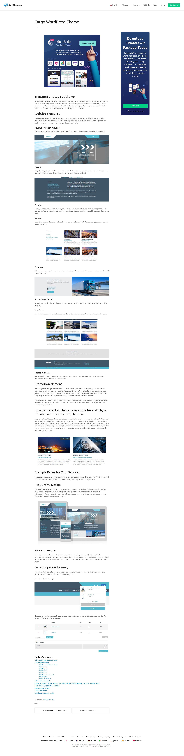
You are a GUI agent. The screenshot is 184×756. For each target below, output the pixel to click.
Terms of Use (61, 737)
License (71, 737)
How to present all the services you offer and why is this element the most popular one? (67, 683)
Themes (125, 5)
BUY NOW (135, 106)
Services (44, 670)
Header (44, 666)
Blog (155, 5)
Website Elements (42, 662)
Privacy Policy (90, 737)
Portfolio (44, 676)
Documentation (48, 737)
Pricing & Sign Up (104, 737)
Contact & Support (119, 737)
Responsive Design (42, 688)
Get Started (174, 5)
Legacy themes (48, 699)
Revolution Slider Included (50, 664)
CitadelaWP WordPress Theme (102, 746)
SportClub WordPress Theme (55, 710)
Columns (44, 672)
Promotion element (48, 674)
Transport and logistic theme (46, 660)
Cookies (80, 737)
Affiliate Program (135, 737)
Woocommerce (41, 691)
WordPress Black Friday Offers (51, 741)
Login (163, 5)
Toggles (44, 668)
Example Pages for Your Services (47, 686)
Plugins (135, 5)
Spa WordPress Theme (89, 710)
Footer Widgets (46, 678)
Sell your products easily (45, 693)
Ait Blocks (146, 5)
